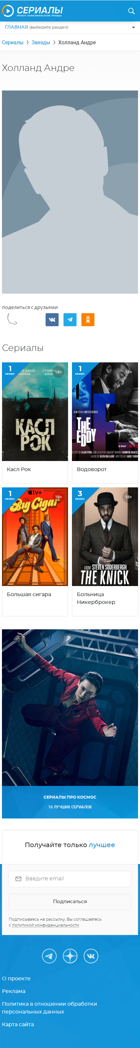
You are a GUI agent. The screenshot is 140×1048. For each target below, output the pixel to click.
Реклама (13, 991)
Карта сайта (18, 1024)
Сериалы (12, 42)
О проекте (16, 978)
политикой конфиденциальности (45, 925)
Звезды (41, 42)
